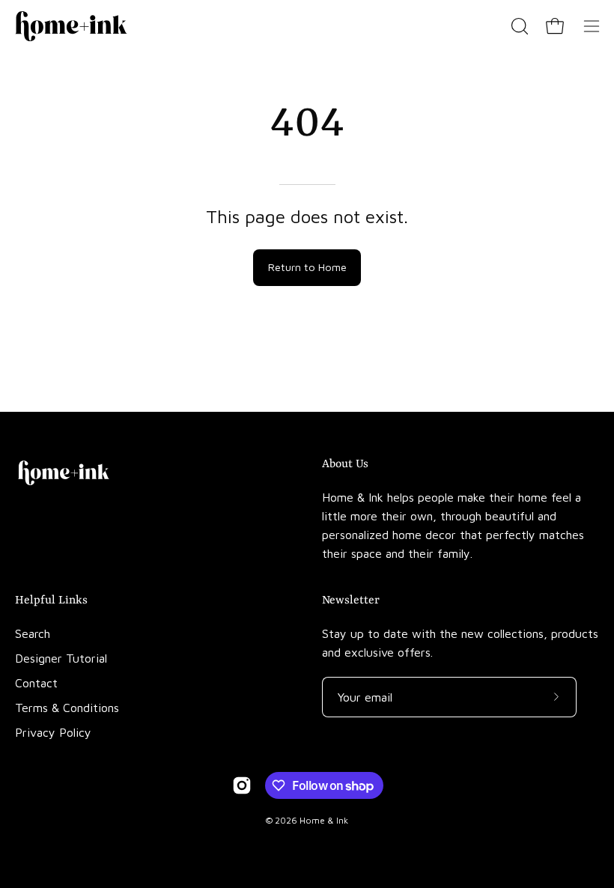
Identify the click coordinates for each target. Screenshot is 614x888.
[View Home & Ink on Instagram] (242, 785)
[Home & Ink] (71, 26)
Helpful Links (51, 600)
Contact (36, 683)
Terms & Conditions (67, 707)
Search (32, 633)
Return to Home (307, 267)
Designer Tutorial (61, 658)
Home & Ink (324, 820)
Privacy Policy (53, 732)
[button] (518, 26)
